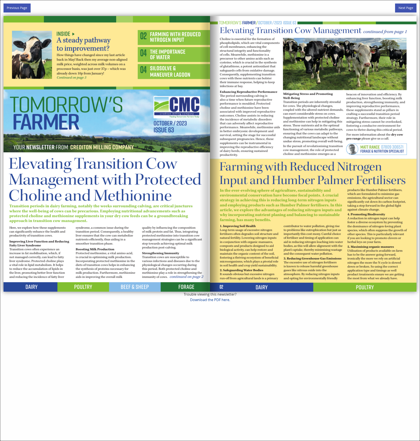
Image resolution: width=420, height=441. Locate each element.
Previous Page (17, 8)
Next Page (406, 8)
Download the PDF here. (210, 299)
